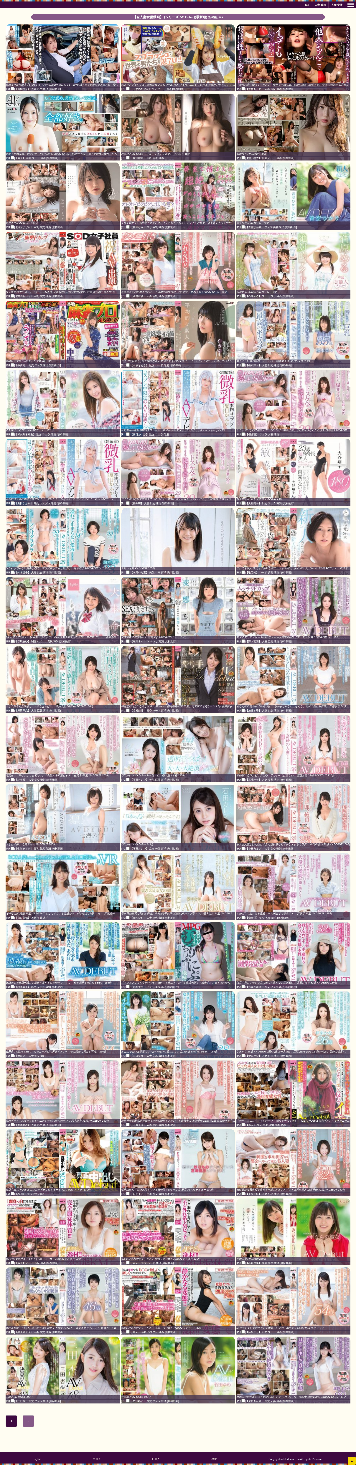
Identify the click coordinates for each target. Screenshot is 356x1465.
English (37, 1459)
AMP (214, 1459)
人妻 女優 (336, 4)
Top (307, 4)
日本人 (156, 1459)
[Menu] (350, 4)
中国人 (97, 1459)
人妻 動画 (320, 4)
